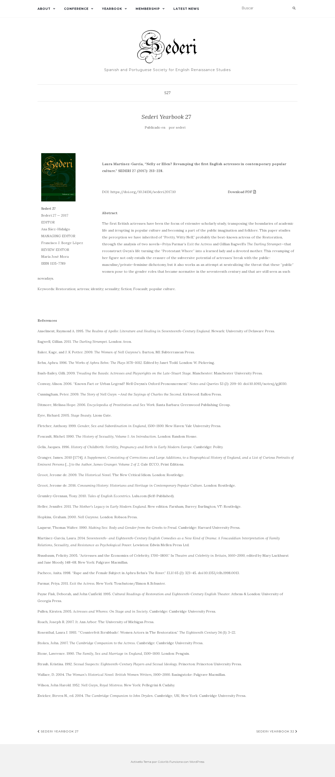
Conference (76, 9)
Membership (148, 9)
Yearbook (112, 9)
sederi (180, 127)
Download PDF (240, 192)
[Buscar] (294, 8)
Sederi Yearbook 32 (275, 731)
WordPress (196, 762)
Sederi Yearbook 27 (59, 731)
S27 (167, 93)
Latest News (186, 9)
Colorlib (163, 762)
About (44, 9)
